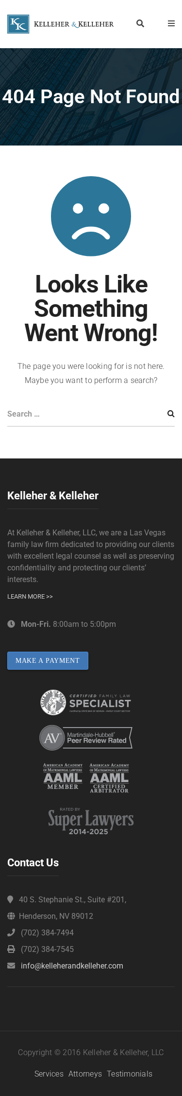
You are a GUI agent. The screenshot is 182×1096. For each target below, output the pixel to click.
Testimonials (129, 1073)
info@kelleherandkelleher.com (72, 965)
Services (49, 1073)
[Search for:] (91, 414)
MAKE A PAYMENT (48, 660)
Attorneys (85, 1073)
